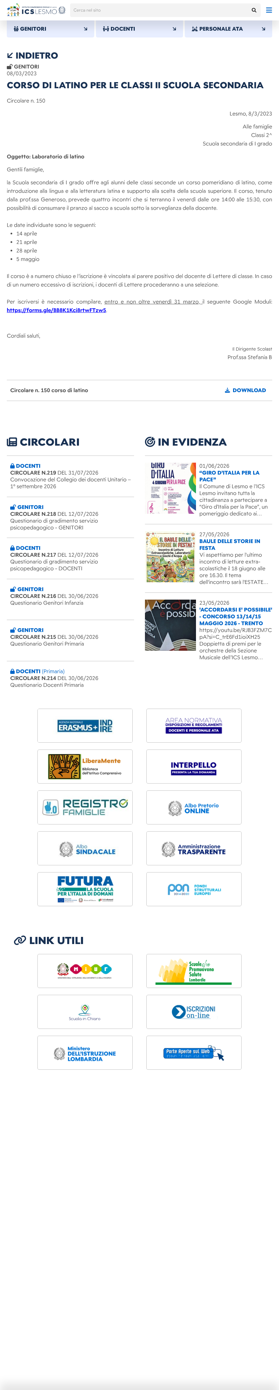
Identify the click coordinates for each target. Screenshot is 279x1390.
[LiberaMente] (85, 767)
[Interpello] (194, 767)
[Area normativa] (194, 726)
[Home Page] (36, 10)
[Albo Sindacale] (85, 848)
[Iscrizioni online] (194, 1012)
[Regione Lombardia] (194, 971)
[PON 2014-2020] (194, 889)
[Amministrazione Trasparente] (194, 848)
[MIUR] (85, 971)
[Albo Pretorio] (194, 807)
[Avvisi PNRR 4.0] (85, 889)
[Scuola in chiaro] (85, 1012)
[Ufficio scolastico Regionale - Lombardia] (85, 1053)
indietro (35, 55)
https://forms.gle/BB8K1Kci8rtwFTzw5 (56, 310)
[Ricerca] (254, 10)
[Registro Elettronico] (85, 807)
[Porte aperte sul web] (194, 1053)
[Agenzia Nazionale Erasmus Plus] (85, 726)
